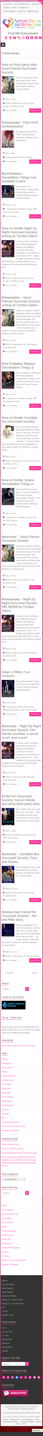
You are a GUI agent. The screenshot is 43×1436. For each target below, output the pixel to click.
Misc (35, 517)
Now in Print (7, 212)
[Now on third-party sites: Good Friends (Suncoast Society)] (8, 78)
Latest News (7, 1067)
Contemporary (16, 103)
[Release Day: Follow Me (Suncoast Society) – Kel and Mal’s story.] (8, 925)
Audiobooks (7, 1101)
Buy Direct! (36, 4)
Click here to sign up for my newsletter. (18, 1045)
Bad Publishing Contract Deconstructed (19, 1153)
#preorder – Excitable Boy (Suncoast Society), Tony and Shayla (20, 858)
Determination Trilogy (26, 707)
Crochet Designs (8, 1284)
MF (24, 461)
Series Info (22, 11)
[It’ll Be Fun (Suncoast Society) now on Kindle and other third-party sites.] (8, 809)
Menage (6, 710)
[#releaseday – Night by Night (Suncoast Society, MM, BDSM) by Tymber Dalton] (8, 616)
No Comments (11, 110)
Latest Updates (7, 1288)
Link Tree (5, 1336)
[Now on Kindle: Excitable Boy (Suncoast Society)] (8, 427)
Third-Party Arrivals (16, 106)
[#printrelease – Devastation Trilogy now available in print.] (8, 187)
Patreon (5, 1281)
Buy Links (6, 1093)
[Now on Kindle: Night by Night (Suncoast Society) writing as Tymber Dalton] (8, 242)
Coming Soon (23, 7)
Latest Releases (10, 11)
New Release (27, 157)
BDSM (7, 103)
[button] (37, 1431)
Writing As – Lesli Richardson (13, 1304)
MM (24, 103)
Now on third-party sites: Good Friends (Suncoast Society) (19, 68)
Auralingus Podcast (10, 1122)
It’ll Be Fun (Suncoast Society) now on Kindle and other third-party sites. (21, 800)
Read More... (35, 110)
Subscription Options (10, 1422)
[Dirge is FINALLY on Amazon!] (8, 681)
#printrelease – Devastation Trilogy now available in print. (19, 177)
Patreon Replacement (21, 4)
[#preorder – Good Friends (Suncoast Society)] (8, 546)
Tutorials (5, 1114)
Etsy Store (7, 4)
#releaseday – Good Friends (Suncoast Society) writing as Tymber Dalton (21, 301)
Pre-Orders (6, 1084)
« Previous (9, 973)
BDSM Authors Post (10, 1144)
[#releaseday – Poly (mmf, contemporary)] (8, 132)
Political (16, 212)
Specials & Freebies (10, 1130)
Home (4, 1059)
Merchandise (7, 1210)
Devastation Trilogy (25, 209)
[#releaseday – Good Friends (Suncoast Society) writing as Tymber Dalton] (8, 311)
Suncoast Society (9, 347)
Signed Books (7, 1347)
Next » (35, 973)
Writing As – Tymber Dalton (12, 1300)
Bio (3, 1118)
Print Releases (8, 1105)
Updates (7, 7)
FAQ (3, 1307)
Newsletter (6, 1063)
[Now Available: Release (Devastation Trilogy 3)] (8, 373)
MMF (19, 157)
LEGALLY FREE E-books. (13, 1149)
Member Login (33, 11)
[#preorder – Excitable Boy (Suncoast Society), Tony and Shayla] (8, 867)
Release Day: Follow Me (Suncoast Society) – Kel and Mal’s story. (19, 915)
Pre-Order (30, 580)
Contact (5, 1109)
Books (14, 7)
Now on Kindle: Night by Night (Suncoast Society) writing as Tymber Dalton (20, 232)
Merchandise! (7, 1339)
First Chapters (8, 1097)
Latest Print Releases (11, 1248)
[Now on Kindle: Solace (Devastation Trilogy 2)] (8, 489)
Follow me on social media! (14, 1126)
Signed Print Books (10, 1214)
